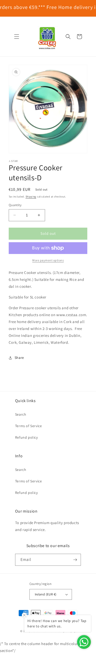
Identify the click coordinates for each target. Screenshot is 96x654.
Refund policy (26, 437)
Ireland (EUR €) (46, 594)
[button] (16, 36)
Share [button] (19, 357)
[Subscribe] (75, 560)
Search (20, 414)
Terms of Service (28, 426)
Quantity (15, 205)
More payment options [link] (48, 260)
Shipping (31, 196)
